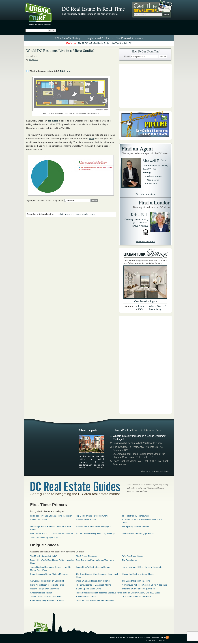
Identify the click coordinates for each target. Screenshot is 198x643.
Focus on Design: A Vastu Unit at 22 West (141, 593)
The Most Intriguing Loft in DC (43, 556)
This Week (121, 430)
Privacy (147, 637)
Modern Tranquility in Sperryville (44, 589)
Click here (65, 71)
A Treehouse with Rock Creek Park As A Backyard (144, 585)
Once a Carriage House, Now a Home (93, 581)
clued (91, 138)
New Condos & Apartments (129, 38)
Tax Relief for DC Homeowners (135, 516)
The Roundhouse (129, 560)
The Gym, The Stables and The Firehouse (95, 601)
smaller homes (88, 214)
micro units (70, 214)
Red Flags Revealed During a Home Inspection (51, 516)
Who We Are (120, 637)
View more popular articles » (155, 471)
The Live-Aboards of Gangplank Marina (93, 585)
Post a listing (155, 309)
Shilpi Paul (33, 59)
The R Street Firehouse (86, 556)
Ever (158, 430)
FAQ (140, 309)
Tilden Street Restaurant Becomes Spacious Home (99, 593)
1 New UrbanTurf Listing (67, 38)
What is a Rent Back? (86, 520)
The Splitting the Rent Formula (135, 527)
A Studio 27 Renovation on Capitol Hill (47, 581)
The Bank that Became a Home (136, 581)
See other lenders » (145, 241)
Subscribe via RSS (159, 637)
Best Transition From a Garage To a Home (95, 560)
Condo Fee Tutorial (38, 520)
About (112, 637)
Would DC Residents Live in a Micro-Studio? (60, 50)
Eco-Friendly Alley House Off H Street (47, 601)
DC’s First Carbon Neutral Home (136, 596)
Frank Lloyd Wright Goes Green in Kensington (142, 567)
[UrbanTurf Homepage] (41, 13)
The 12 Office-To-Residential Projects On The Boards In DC (104, 43)
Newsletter (39, 25)
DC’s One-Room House (132, 556)
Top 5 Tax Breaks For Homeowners (92, 516)
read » (100, 467)
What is (157, 306)
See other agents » (145, 194)
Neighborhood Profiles (98, 38)
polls (78, 214)
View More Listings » (145, 301)
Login (141, 306)
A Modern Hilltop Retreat (41, 593)
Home (31, 25)
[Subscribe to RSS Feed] (167, 637)
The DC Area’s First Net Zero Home (46, 596)
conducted (53, 120)
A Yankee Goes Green (86, 596)
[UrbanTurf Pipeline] (145, 139)
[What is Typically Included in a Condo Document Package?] (91, 453)
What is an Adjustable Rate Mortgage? (93, 527)
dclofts (61, 214)
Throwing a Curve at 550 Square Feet (138, 589)
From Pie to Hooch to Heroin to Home (47, 585)
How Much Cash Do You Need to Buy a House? (51, 533)
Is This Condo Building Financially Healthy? (95, 533)
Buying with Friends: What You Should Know (137, 443)
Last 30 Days (141, 430)
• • (99, 38)
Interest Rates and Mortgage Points (138, 533)
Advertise (47, 25)
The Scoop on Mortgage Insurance (45, 537)
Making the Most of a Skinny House (138, 574)
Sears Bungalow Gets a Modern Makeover (49, 574)
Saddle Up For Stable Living (88, 589)
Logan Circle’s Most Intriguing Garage (93, 567)
